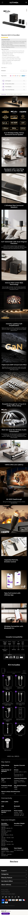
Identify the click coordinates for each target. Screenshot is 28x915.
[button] (4, 37)
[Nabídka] (2, 2)
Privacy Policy (4, 889)
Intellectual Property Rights (8, 894)
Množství (3, 70)
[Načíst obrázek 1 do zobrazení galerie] (14, 20)
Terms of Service (5, 891)
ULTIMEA (5, 905)
